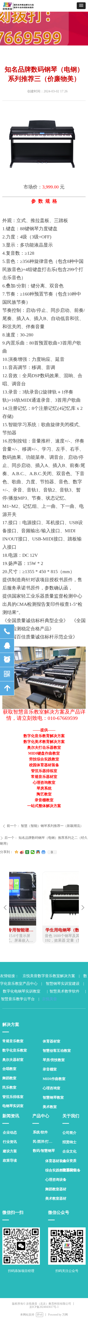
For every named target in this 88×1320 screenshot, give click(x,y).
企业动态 (10, 1132)
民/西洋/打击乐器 (45, 1141)
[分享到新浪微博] (22, 852)
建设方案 (10, 1151)
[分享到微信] (33, 852)
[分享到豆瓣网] (27, 852)
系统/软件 (40, 1132)
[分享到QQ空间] (17, 852)
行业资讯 (10, 1142)
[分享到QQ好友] (38, 852)
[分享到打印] (44, 852)
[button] (81, 5)
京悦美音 (48, 999)
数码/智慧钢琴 (44, 1151)
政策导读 (10, 1160)
